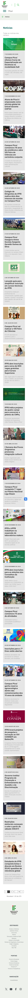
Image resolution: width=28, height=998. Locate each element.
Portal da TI (14, 966)
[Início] (4, 8)
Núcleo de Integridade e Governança (14, 942)
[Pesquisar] (18, 5)
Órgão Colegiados (14, 944)
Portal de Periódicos (14, 963)
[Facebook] (16, 989)
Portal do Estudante (14, 959)
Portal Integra (14, 961)
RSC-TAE (14, 947)
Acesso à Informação (14, 940)
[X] (6, 989)
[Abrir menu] (5, 11)
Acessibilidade (14, 980)
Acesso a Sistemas (14, 929)
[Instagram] (20, 989)
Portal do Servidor (14, 965)
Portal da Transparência (14, 968)
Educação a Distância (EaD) (14, 936)
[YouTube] (11, 989)
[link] (14, 58)
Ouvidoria (14, 945)
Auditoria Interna (14, 930)
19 (19, 892)
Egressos (14, 938)
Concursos (14, 932)
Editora (14, 934)
